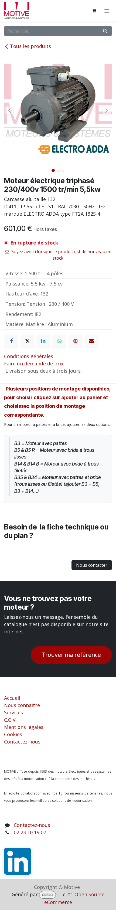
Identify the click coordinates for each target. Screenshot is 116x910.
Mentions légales (23, 727)
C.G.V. (10, 720)
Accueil (12, 698)
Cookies (13, 734)
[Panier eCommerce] (94, 11)
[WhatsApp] (59, 341)
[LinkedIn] (43, 341)
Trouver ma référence (71, 654)
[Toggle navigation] (107, 10)
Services (13, 712)
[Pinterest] (75, 341)
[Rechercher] (105, 31)
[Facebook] (11, 341)
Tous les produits (30, 46)
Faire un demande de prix (33, 363)
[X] (27, 341)
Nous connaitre (22, 705)
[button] (9, 110)
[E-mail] (91, 341)
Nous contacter (91, 565)
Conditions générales (28, 356)
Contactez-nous (22, 741)
